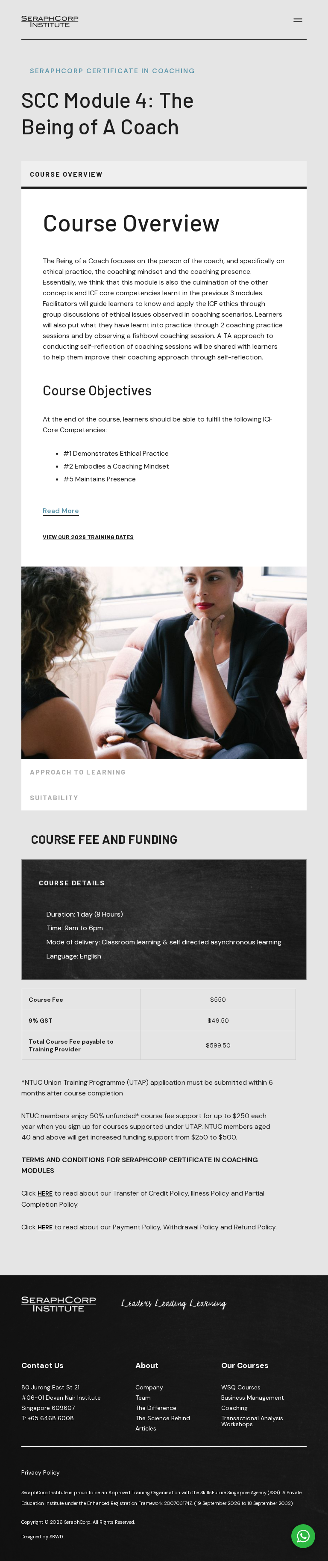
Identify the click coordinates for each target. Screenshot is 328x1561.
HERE (45, 1227)
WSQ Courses (241, 1387)
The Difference (155, 1408)
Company (149, 1387)
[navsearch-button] (287, 21)
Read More (61, 510)
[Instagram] (56, 1340)
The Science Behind (162, 1418)
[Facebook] (42, 1340)
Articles (145, 1428)
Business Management (252, 1397)
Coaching (234, 1408)
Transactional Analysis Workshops (252, 1421)
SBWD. (57, 1537)
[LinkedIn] (27, 1340)
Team (143, 1397)
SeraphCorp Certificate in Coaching (112, 70)
